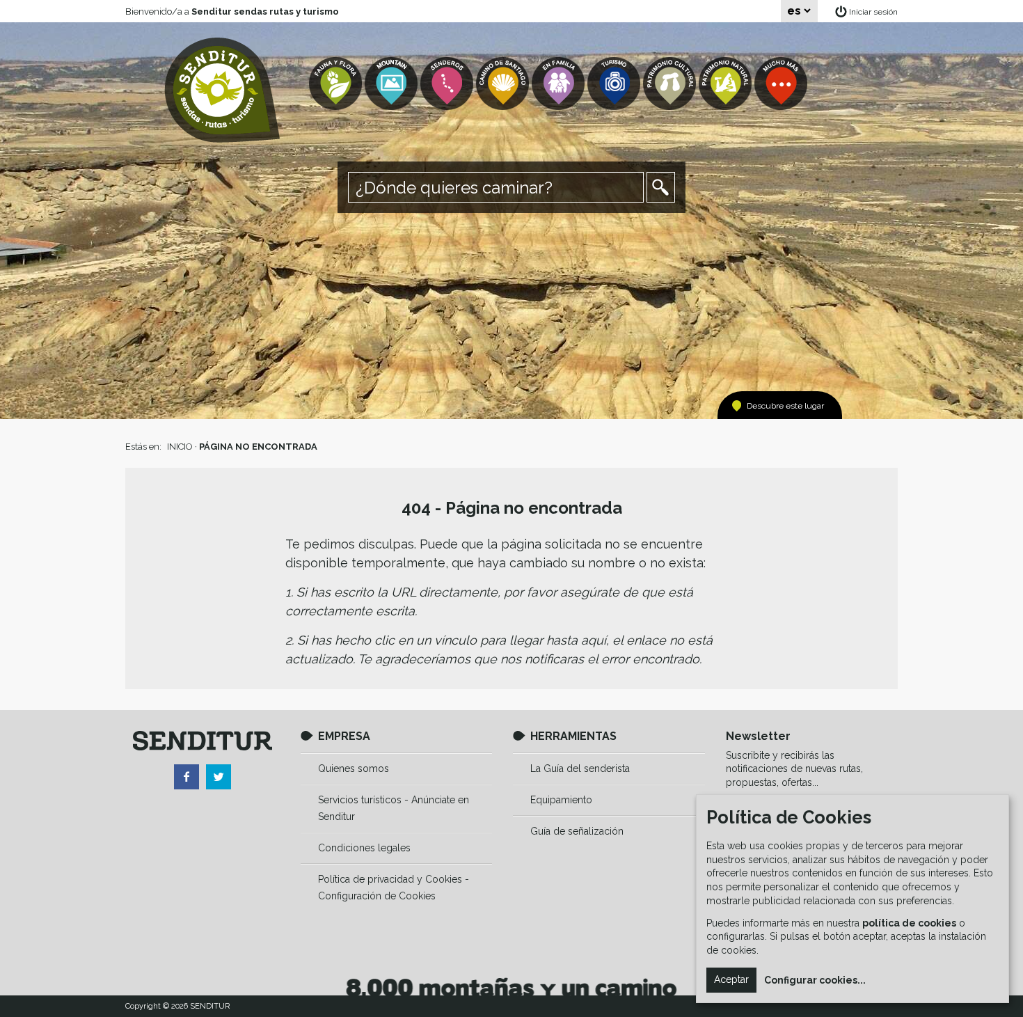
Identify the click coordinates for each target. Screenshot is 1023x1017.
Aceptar (731, 979)
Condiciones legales (364, 847)
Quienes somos (353, 768)
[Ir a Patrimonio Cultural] (671, 84)
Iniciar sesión (873, 12)
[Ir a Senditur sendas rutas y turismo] (222, 90)
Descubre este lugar (785, 406)
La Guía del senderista (580, 768)
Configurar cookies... (815, 980)
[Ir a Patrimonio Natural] (726, 84)
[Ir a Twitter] (218, 776)
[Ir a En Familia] (559, 84)
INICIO (180, 446)
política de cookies (909, 923)
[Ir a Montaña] (392, 84)
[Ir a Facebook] (186, 776)
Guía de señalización (577, 831)
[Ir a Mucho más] (782, 84)
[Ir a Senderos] (448, 84)
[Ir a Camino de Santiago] (504, 84)
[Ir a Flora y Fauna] (337, 84)
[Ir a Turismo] (615, 84)
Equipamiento (561, 799)
